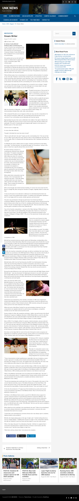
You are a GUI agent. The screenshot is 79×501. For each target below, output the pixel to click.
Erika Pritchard (7, 480)
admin (14, 39)
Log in (3, 489)
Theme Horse (27, 497)
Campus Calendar (50, 16)
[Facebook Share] (3, 246)
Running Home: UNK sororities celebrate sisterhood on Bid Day (67, 473)
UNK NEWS (10, 8)
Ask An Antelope (27, 16)
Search (74, 33)
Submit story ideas (59, 44)
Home (5, 16)
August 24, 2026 (7, 478)
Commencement (63, 16)
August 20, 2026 (45, 476)
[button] (3, 256)
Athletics (38, 16)
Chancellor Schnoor (10, 20)
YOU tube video (35, 20)
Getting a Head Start (42, 447)
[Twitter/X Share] (3, 249)
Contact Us (46, 20)
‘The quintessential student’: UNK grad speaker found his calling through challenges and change (64, 70)
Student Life (24, 20)
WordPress (46, 497)
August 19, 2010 (8, 39)
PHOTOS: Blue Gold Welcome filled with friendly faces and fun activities (29, 473)
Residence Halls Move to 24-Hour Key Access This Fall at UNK (14, 448)
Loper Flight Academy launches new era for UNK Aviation (48, 473)
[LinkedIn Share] (3, 252)
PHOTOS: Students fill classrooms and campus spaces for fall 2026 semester (11, 473)
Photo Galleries (8, 456)
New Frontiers (8, 33)
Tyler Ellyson (53, 476)
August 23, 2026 (26, 478)
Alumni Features (14, 16)
